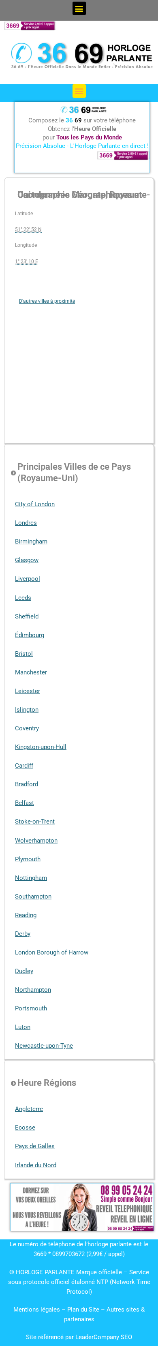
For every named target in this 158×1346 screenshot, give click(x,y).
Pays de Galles (35, 1146)
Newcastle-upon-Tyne (44, 1045)
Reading (25, 915)
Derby (22, 933)
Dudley (24, 971)
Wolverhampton (36, 840)
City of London (35, 504)
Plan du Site (84, 1309)
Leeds (23, 597)
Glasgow (26, 560)
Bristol (24, 653)
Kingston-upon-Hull (40, 747)
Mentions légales (36, 1309)
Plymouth (28, 859)
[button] (79, 8)
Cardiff (24, 765)
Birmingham (31, 541)
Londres (26, 522)
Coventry (27, 728)
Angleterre (29, 1109)
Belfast (24, 803)
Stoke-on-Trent (35, 821)
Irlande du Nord (35, 1165)
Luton (22, 1027)
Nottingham (31, 878)
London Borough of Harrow (51, 952)
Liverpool (27, 578)
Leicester (27, 691)
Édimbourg (29, 635)
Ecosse (25, 1127)
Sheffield (26, 616)
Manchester (31, 672)
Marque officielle (99, 1272)
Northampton (33, 989)
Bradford (26, 784)
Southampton (33, 896)
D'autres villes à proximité (47, 301)
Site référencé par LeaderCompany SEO (79, 1337)
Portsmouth (31, 1008)
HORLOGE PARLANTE (45, 1272)
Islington (26, 709)
